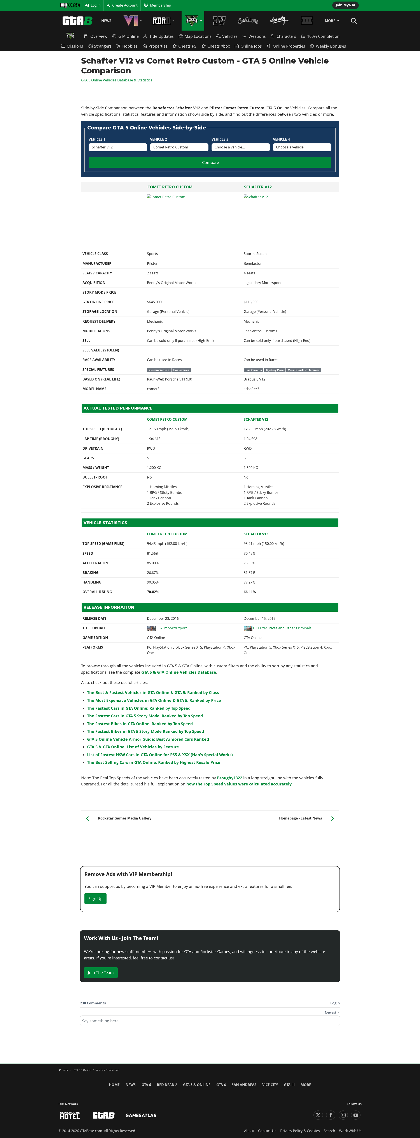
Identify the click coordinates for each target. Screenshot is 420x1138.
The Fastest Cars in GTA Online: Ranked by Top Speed (139, 708)
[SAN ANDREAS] (248, 21)
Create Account (125, 5)
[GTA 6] (132, 21)
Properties (158, 46)
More (330, 20)
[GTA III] (306, 21)
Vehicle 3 (220, 139)
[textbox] (210, 1022)
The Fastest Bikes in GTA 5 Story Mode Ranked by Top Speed (145, 731)
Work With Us (350, 1130)
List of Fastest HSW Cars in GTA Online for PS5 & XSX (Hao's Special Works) (160, 754)
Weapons (257, 36)
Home (114, 1084)
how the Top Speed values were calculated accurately (239, 784)
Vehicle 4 (281, 139)
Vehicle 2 (158, 139)
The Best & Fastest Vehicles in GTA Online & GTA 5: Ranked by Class (153, 692)
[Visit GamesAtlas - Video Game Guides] (141, 1115)
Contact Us (267, 1130)
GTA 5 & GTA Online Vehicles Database (178, 672)
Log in (96, 5)
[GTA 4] (219, 21)
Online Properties (289, 46)
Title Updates (161, 36)
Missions (75, 46)
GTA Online (128, 36)
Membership (160, 5)
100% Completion (323, 36)
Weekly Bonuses (331, 46)
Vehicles (230, 36)
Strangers (103, 46)
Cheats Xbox (218, 46)
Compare (210, 162)
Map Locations (198, 36)
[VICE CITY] (279, 21)
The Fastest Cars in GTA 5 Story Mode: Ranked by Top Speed (145, 715)
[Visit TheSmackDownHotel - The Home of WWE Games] (70, 1115)
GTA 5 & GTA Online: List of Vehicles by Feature (133, 746)
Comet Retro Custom (169, 186)
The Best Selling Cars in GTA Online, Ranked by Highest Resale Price (153, 762)
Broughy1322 (229, 777)
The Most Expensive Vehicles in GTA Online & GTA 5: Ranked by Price (154, 700)
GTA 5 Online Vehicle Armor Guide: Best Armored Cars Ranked (148, 739)
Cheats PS (187, 46)
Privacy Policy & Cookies (300, 1130)
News (106, 20)
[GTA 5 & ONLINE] (193, 21)
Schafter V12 (258, 186)
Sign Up (95, 898)
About (249, 1130)
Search (329, 1130)
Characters (286, 36)
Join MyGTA (345, 5)
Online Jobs (251, 46)
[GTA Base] (77, 20)
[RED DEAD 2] (163, 21)
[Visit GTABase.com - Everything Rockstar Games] (104, 1115)
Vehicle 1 (97, 139)
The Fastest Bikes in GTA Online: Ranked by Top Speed (140, 723)
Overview (98, 36)
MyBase (66, 5)
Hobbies (130, 46)
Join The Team (101, 972)
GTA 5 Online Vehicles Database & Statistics (116, 80)
